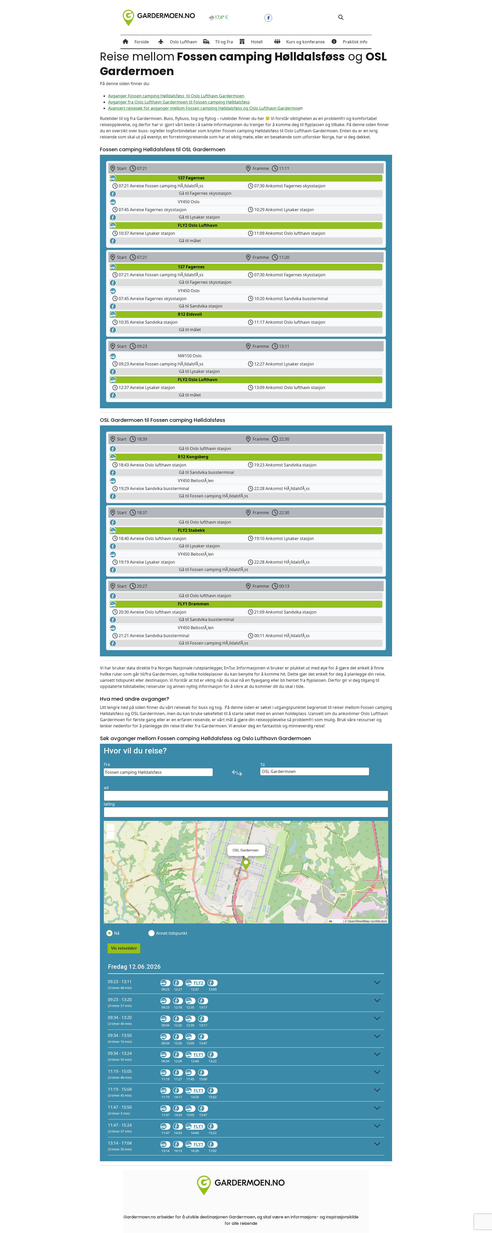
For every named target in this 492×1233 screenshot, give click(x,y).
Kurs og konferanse (305, 42)
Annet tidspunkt (171, 933)
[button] (340, 17)
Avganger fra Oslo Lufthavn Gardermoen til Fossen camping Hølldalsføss (179, 102)
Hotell (257, 42)
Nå (116, 933)
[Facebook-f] (268, 18)
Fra (107, 764)
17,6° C (221, 17)
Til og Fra (224, 42)
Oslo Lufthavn (183, 42)
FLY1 (198, 1054)
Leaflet (337, 921)
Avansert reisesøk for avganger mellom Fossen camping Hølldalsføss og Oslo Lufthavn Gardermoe (204, 108)
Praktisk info (355, 42)
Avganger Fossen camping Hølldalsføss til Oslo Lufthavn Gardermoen (176, 96)
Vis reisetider (124, 948)
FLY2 (198, 983)
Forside (142, 42)
